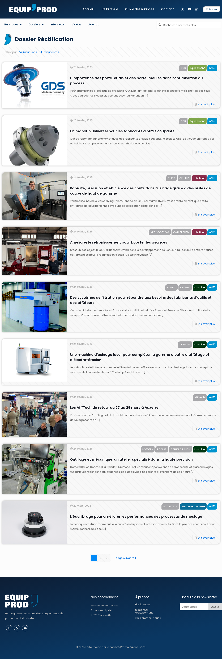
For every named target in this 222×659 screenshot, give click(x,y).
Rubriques (28, 52)
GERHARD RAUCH (180, 449)
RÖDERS (161, 449)
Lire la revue (142, 604)
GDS (183, 68)
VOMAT (171, 287)
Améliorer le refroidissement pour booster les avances (118, 242)
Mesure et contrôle (193, 506)
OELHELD (184, 178)
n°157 (212, 68)
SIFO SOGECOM (159, 232)
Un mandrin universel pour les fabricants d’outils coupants (122, 131)
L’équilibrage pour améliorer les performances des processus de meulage (136, 516)
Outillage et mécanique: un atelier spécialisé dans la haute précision (131, 459)
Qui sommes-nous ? (148, 618)
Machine (199, 287)
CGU (143, 647)
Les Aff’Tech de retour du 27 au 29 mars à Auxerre (114, 407)
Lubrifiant (199, 178)
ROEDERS (147, 449)
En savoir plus (206, 104)
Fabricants (50, 52)
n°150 (212, 506)
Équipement (197, 68)
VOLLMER (185, 344)
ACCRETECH (170, 506)
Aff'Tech (199, 397)
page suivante (125, 558)
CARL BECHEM (181, 232)
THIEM (171, 178)
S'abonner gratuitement (144, 611)
